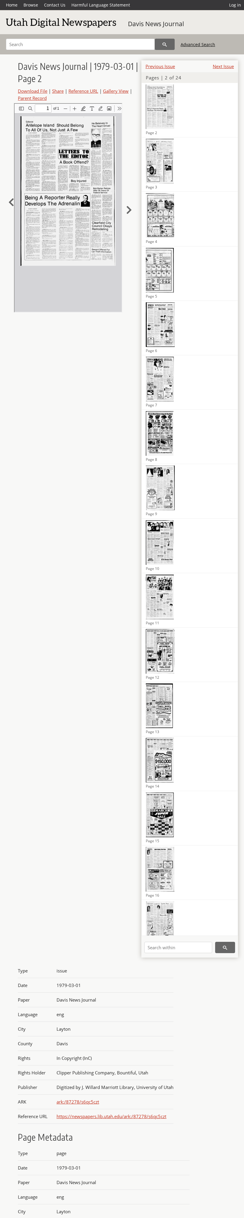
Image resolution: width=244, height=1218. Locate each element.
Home (12, 5)
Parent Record (32, 98)
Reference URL (83, 91)
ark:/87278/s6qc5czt (78, 1102)
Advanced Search (198, 44)
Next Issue (223, 66)
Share (58, 91)
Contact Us (54, 5)
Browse (31, 5)
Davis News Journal (156, 24)
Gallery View (116, 91)
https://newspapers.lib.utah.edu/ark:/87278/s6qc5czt (111, 1116)
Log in (235, 5)
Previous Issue (160, 66)
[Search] (165, 44)
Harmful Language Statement (100, 5)
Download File (32, 91)
